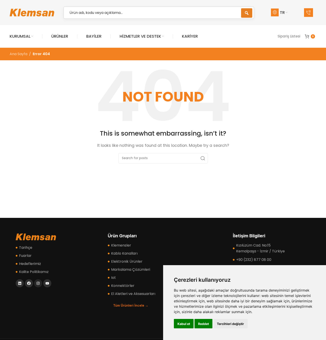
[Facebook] (29, 283)
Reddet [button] (203, 324)
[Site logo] (32, 12)
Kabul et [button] (183, 324)
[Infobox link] (310, 12)
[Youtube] (47, 283)
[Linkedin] (20, 283)
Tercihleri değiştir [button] (230, 324)
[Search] (203, 158)
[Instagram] (38, 283)
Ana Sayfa (18, 53)
